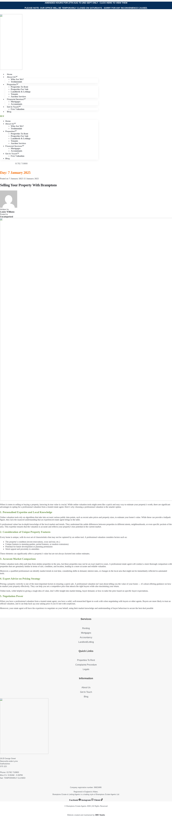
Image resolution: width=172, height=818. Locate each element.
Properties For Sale (19, 89)
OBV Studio (100, 815)
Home (8, 121)
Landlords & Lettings (21, 92)
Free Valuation (17, 109)
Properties (11, 84)
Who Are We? (17, 79)
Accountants (16, 151)
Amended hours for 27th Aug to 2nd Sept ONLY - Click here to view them (86, 3)
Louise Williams (7, 212)
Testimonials (16, 128)
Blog (9, 112)
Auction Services (18, 143)
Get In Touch (13, 107)
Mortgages (15, 101)
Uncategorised (6, 216)
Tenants (14, 94)
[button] (49, 116)
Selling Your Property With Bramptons (28, 185)
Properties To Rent (19, 87)
